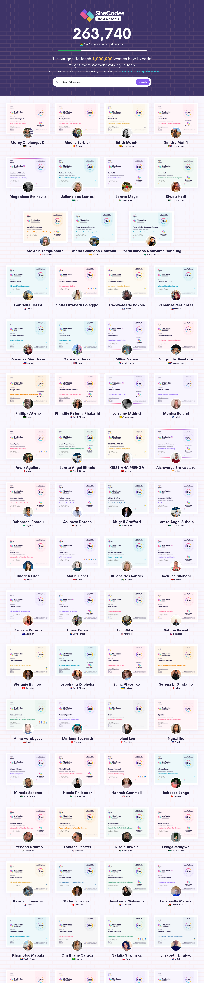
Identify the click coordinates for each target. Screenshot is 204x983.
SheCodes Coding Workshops (140, 71)
